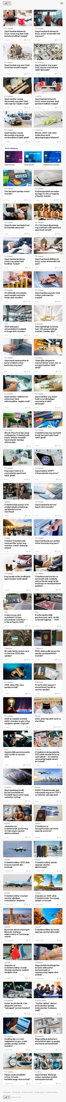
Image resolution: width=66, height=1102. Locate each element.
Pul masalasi (8, 29)
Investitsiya (39, 130)
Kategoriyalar (7, 1092)
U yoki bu (38, 96)
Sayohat (7, 502)
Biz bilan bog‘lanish (27, 1092)
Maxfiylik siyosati (39, 1092)
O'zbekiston (8, 648)
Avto (6, 324)
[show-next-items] (63, 154)
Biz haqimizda (16, 1092)
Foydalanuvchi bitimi (51, 1092)
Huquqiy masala (40, 1001)
